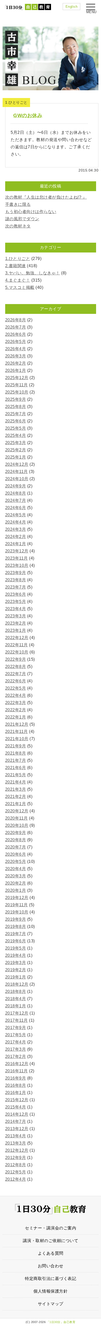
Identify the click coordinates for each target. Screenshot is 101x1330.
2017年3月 (15, 1049)
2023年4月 (15, 609)
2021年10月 (16, 739)
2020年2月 (15, 883)
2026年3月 (15, 356)
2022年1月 (15, 717)
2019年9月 (15, 919)
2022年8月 (15, 666)
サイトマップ (50, 1304)
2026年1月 (15, 370)
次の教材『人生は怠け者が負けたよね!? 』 (46, 197)
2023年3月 (15, 616)
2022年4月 (15, 695)
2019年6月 (15, 941)
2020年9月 (15, 832)
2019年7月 (15, 934)
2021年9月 (15, 746)
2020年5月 (15, 861)
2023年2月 (15, 623)
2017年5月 (15, 1035)
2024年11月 (16, 471)
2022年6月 (15, 681)
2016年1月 (15, 1092)
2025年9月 (15, 399)
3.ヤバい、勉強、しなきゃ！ (32, 273)
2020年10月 (16, 825)
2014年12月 (16, 1114)
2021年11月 (16, 731)
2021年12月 (16, 724)
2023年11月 (16, 558)
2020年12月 (16, 811)
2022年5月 (15, 688)
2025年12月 (16, 378)
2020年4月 (15, 869)
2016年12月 (16, 1064)
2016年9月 (15, 1078)
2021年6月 (15, 767)
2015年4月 (15, 1107)
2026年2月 (15, 363)
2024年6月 (15, 507)
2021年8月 (15, 753)
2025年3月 (15, 442)
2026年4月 (15, 349)
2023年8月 (15, 580)
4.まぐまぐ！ (17, 280)
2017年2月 (15, 1056)
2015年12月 (16, 1100)
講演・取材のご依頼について (50, 1240)
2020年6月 (15, 854)
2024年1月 (15, 544)
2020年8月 (15, 840)
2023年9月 (15, 572)
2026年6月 (15, 334)
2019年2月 (15, 970)
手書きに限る (18, 204)
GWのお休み (27, 115)
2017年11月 (16, 1020)
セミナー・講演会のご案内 (50, 1228)
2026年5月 (15, 341)
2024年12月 (16, 464)
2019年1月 (15, 977)
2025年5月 (15, 428)
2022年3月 (15, 702)
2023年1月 (15, 630)
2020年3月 (15, 876)
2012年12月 (16, 1150)
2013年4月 (15, 1136)
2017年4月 (15, 1042)
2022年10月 (16, 652)
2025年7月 (15, 414)
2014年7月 (15, 1121)
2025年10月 (16, 392)
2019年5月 (15, 948)
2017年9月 (15, 1027)
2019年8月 (15, 926)
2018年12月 (16, 984)
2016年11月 (16, 1071)
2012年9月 (15, 1157)
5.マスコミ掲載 (19, 287)
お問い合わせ (50, 1266)
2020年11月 (16, 818)
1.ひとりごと (17, 258)
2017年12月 (16, 1013)
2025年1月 (15, 457)
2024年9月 (15, 486)
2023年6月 (15, 594)
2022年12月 (16, 637)
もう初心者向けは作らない (30, 211)
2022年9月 (15, 659)
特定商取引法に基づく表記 (50, 1278)
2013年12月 (16, 1129)
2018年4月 (15, 999)
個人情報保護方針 (50, 1291)
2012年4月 (15, 1179)
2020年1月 (15, 890)
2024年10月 (16, 479)
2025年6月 (15, 421)
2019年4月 (15, 955)
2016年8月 (15, 1085)
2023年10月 (16, 565)
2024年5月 (15, 515)
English (72, 7)
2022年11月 (16, 645)
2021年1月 (15, 804)
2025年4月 (15, 435)
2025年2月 (15, 450)
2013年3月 (15, 1143)
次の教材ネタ (18, 226)
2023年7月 (15, 587)
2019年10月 (16, 912)
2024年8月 (15, 493)
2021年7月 (15, 760)
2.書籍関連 (15, 266)
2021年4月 (15, 782)
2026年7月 (15, 327)
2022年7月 (15, 674)
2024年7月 (15, 500)
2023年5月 (15, 601)
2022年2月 (15, 710)
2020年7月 (15, 847)
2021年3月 (15, 789)
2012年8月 (15, 1165)
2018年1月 (15, 1006)
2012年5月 (15, 1172)
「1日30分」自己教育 (61, 1322)
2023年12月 (16, 551)
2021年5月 (15, 775)
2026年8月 (15, 320)
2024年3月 (15, 529)
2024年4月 (15, 522)
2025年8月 (15, 406)
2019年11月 (16, 905)
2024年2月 (15, 536)
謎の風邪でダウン (22, 219)
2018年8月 (15, 991)
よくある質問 (50, 1253)
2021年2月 (15, 796)
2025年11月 (16, 385)
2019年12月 (16, 897)
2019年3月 (15, 962)
